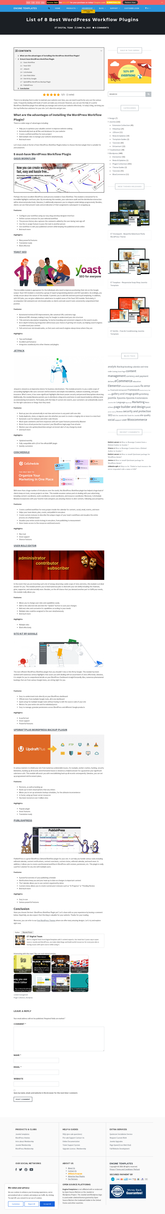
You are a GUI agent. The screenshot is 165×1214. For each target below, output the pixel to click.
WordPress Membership (24, 1149)
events (137, 386)
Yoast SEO (20, 251)
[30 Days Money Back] (128, 1198)
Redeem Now (130, 2)
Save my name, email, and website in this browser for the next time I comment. (46, 1093)
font (109, 390)
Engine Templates (25, 8)
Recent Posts (27, 932)
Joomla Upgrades (116, 1141)
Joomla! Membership (23, 1145)
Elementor (117, 157)
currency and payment (137, 376)
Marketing (138, 402)
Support (114, 8)
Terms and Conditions (124, 1169)
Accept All (47, 1204)
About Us (71, 1168)
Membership (87, 8)
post (148, 407)
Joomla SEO (112, 402)
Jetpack (19, 350)
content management (21, 995)
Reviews (119, 411)
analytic (112, 366)
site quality (145, 415)
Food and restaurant (118, 390)
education (137, 381)
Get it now (123, 215)
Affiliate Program (75, 1173)
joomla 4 (122, 398)
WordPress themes (22, 1138)
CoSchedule (22, 452)
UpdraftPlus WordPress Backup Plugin (40, 729)
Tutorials (116, 143)
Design (112, 118)
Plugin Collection (19, 998)
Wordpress (29, 998)
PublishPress (23, 820)
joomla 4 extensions (138, 397)
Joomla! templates (22, 1134)
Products (70, 8)
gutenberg (144, 394)
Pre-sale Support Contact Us (73, 1138)
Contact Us (72, 1171)
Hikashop (116, 129)
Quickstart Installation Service (121, 1134)
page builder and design (130, 407)
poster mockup (112, 412)
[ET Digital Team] (20, 944)
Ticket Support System (71, 1145)
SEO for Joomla (118, 415)
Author (17, 932)
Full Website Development (120, 1149)
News (147, 402)
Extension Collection (121, 125)
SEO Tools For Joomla (132, 415)
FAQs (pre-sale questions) (72, 1134)
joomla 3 (113, 398)
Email (17, 1067)
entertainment (127, 386)
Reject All (31, 1204)
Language (120, 402)
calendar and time (140, 366)
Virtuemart (117, 146)
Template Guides (119, 139)
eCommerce (123, 381)
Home (57, 8)
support (118, 420)
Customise (16, 1204)
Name (17, 1055)
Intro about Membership (24, 1141)
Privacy (112, 1169)
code (110, 371)
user (124, 419)
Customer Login (131, 8)
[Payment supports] (130, 1182)
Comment (20, 1024)
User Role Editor (25, 545)
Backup (120, 366)
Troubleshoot (115, 150)
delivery (111, 381)
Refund (137, 1169)
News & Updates (119, 136)
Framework (133, 389)
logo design (129, 402)
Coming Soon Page (119, 371)
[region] (31, 1196)
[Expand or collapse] (101, 51)
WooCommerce (118, 174)
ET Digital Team (64, 28)
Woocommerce (137, 420)
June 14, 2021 (84, 28)
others (110, 407)
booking (128, 366)
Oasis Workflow (24, 158)
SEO (110, 415)
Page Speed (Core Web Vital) (120, 1145)
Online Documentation (71, 1141)
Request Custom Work (118, 1138)
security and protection (137, 411)
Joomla (112, 122)
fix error (145, 386)
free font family (144, 390)
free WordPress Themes (46, 920)
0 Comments (102, 28)
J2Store (115, 132)
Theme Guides (118, 167)
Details (137, 215)
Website (18, 1079)
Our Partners (73, 1179)
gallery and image (121, 393)
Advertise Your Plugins (76, 1176)
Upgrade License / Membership (74, 1149)
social (111, 419)
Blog (101, 8)
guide (136, 393)
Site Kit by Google (25, 633)
